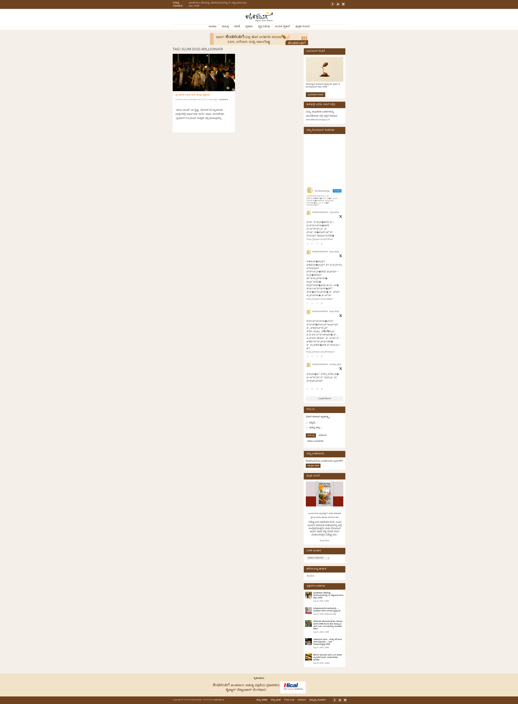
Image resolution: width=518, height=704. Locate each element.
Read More (324, 541)
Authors (302, 700)
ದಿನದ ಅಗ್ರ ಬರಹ (330, 614)
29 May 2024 (335, 365)
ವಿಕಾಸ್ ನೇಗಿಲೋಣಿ (190, 100)
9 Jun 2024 (334, 212)
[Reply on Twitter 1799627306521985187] (308, 244)
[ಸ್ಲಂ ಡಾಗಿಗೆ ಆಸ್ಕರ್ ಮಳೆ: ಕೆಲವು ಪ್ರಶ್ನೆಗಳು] (204, 72)
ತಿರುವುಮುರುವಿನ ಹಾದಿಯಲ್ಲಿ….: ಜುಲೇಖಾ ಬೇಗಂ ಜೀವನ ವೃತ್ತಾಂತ (326, 609)
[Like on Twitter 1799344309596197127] (318, 304)
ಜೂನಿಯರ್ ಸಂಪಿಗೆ (315, 95)
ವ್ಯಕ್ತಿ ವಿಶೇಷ (264, 27)
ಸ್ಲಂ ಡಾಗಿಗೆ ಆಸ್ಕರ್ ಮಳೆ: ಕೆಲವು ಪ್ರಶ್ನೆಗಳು (192, 95)
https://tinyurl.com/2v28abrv (319, 299)
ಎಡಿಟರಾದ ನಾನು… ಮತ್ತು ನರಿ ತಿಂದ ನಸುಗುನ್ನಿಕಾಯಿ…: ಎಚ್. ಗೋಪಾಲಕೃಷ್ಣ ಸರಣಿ (327, 642)
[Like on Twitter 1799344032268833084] (318, 357)
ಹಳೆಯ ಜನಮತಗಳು (315, 441)
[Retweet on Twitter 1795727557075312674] (312, 389)
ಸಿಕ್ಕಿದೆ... (312, 423)
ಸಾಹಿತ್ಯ (225, 27)
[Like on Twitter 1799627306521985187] (318, 244)
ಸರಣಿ (237, 27)
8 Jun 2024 (334, 252)
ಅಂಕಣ (212, 27)
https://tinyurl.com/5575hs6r (319, 239)
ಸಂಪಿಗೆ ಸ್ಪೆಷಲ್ (282, 27)
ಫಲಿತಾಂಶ (322, 435)
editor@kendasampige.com (318, 120)
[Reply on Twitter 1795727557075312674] (308, 389)
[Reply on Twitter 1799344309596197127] (308, 304)
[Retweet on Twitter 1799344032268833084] (312, 357)
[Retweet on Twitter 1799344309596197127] (312, 304)
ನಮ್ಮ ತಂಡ (276, 700)
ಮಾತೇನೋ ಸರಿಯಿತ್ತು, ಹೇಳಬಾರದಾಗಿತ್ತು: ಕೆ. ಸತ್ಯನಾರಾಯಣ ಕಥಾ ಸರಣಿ (218, 4)
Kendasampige (320, 213)
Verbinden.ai (219, 700)
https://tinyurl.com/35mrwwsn (320, 352)
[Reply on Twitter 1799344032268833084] (308, 357)
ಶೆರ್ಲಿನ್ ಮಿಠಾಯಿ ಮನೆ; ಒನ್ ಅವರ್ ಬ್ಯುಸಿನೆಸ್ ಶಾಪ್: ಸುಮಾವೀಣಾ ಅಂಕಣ (327, 657)
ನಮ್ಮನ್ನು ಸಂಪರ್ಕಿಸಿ (317, 700)
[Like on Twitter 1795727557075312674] (318, 389)
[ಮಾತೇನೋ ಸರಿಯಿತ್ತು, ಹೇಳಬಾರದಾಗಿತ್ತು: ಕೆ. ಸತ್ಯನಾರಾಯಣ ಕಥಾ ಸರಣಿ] (308, 595)
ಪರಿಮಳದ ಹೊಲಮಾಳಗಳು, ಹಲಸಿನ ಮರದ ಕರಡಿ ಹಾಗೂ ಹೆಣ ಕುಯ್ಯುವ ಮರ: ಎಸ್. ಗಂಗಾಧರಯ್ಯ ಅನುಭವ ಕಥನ (327, 625)
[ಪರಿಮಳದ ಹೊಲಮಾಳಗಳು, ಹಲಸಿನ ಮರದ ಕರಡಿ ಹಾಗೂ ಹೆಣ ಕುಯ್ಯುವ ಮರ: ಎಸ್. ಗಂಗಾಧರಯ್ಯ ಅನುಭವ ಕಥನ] (308, 623)
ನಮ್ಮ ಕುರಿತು (261, 700)
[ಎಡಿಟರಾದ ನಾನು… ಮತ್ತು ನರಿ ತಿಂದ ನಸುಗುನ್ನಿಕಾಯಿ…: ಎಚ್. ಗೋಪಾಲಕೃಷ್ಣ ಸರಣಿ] (308, 641)
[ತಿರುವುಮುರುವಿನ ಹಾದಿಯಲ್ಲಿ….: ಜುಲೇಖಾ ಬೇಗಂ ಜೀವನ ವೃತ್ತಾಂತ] (308, 610)
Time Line (289, 700)
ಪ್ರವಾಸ (249, 27)
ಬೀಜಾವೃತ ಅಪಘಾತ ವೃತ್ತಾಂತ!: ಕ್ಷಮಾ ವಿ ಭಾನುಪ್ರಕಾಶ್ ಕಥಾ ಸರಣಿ (323, 85)
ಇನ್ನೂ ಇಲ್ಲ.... (315, 428)
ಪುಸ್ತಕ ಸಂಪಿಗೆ (302, 27)
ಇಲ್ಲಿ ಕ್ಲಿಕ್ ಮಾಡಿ (313, 466)
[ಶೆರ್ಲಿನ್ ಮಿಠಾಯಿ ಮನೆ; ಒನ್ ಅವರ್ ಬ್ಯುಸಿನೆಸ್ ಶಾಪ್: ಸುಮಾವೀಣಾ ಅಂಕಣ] (308, 657)
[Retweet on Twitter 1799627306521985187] (312, 244)
